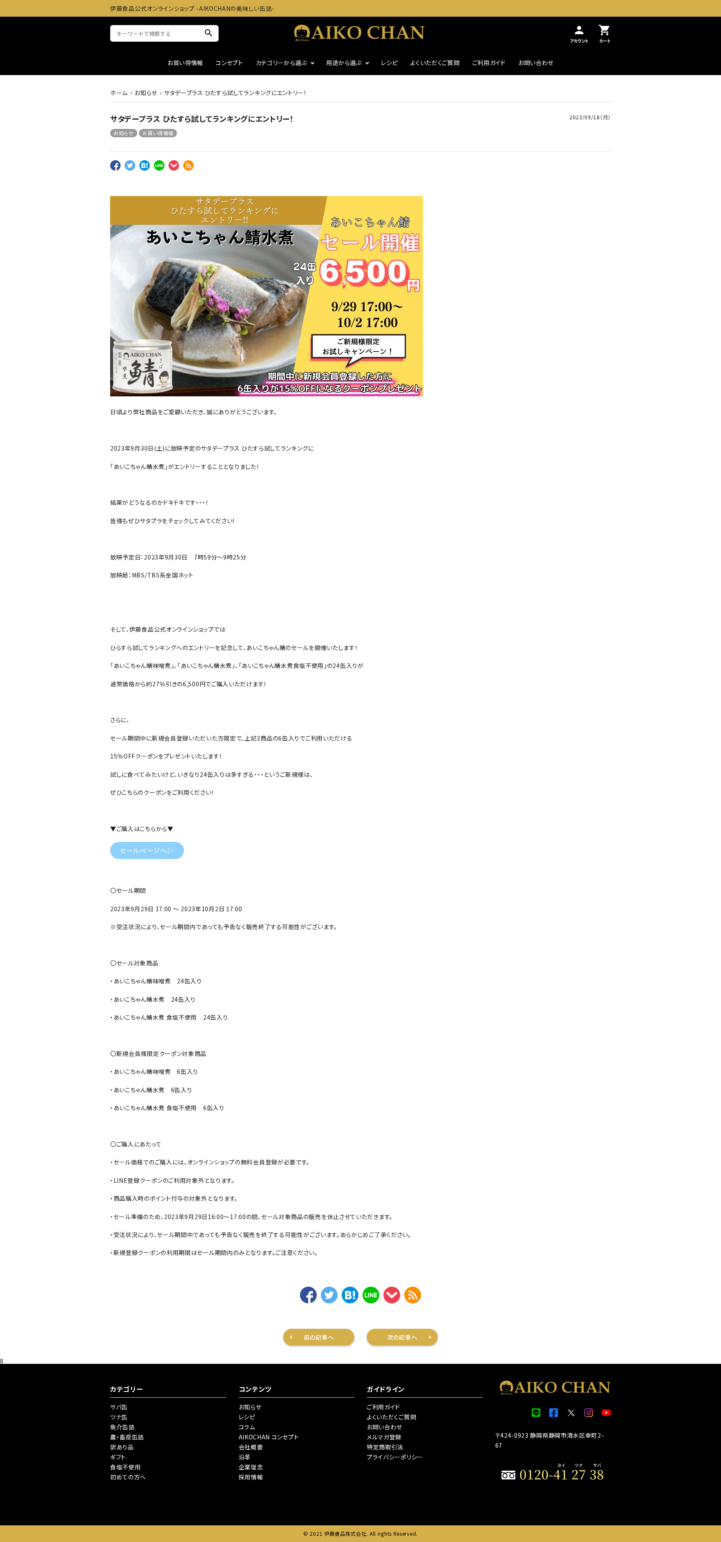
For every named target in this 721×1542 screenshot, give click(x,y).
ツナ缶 (119, 1417)
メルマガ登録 (384, 1437)
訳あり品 (122, 1447)
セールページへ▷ (147, 850)
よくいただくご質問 (434, 62)
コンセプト (229, 62)
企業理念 (251, 1467)
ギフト (118, 1457)
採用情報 (251, 1477)
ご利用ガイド (489, 62)
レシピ (389, 62)
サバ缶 (119, 1407)
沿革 (245, 1457)
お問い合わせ (536, 62)
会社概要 (251, 1447)
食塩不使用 (125, 1467)
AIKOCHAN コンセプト (269, 1437)
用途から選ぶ (344, 62)
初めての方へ (128, 1477)
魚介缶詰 (122, 1427)
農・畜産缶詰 (127, 1437)
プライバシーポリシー (395, 1457)
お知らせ (123, 132)
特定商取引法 (385, 1447)
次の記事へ (402, 1337)
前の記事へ (319, 1337)
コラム (247, 1427)
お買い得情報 (185, 62)
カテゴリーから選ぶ (281, 62)
